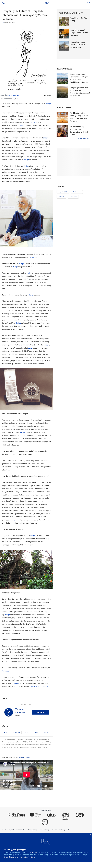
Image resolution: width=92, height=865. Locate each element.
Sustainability (63, 192)
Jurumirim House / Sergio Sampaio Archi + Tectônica (79, 33)
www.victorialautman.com (40, 686)
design (48, 103)
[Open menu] (2, 2)
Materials (61, 197)
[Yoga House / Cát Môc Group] (64, 21)
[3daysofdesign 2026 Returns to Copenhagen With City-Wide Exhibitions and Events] (62, 78)
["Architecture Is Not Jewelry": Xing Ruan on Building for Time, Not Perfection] (62, 117)
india (36, 732)
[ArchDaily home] (46, 2)
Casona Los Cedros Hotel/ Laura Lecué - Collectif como (78, 45)
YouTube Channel (24, 757)
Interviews (16, 732)
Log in (88, 2)
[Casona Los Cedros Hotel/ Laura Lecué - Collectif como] (64, 46)
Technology (77, 192)
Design (34, 122)
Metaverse (73, 197)
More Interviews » (84, 139)
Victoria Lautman (20, 711)
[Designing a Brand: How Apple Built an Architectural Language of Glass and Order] (62, 92)
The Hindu (5, 671)
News (5, 732)
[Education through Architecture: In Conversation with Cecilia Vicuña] (62, 131)
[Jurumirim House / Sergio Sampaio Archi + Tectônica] (64, 33)
